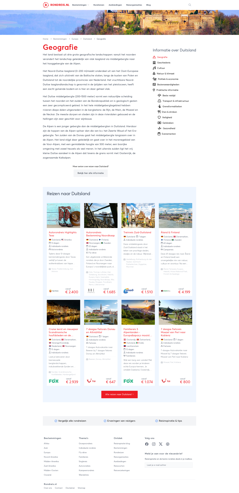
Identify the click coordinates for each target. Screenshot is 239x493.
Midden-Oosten (51, 470)
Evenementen (169, 134)
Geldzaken (168, 123)
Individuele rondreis (87, 448)
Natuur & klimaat (165, 74)
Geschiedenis (163, 63)
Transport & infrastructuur (176, 101)
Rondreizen (119, 453)
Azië (46, 448)
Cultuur (161, 68)
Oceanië (47, 475)
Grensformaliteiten (172, 106)
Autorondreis (84, 466)
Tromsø (96, 272)
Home (46, 39)
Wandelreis (84, 475)
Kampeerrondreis (86, 470)
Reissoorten (119, 466)
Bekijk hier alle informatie (91, 173)
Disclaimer (70, 488)
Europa (75, 39)
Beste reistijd (169, 96)
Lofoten (103, 272)
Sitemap (81, 488)
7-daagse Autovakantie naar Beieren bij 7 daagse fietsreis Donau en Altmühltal (99, 350)
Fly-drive (83, 453)
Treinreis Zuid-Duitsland (137, 232)
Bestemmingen (60, 39)
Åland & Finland (170, 232)
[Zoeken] (190, 4)
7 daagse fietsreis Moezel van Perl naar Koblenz (173, 332)
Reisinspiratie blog (122, 444)
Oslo (91, 272)
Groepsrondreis (85, 444)
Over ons (48, 488)
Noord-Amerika (51, 457)
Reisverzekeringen (122, 470)
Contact (59, 488)
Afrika (46, 444)
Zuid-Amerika (50, 466)
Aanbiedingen (120, 461)
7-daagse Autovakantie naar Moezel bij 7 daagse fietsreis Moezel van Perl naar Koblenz (174, 353)
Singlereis (83, 461)
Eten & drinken (169, 112)
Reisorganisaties (121, 457)
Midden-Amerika (51, 461)
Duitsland (87, 39)
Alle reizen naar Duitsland (118, 394)
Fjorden (55, 372)
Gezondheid (169, 128)
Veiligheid (167, 117)
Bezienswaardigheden (168, 85)
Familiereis (83, 457)
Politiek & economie (168, 79)
